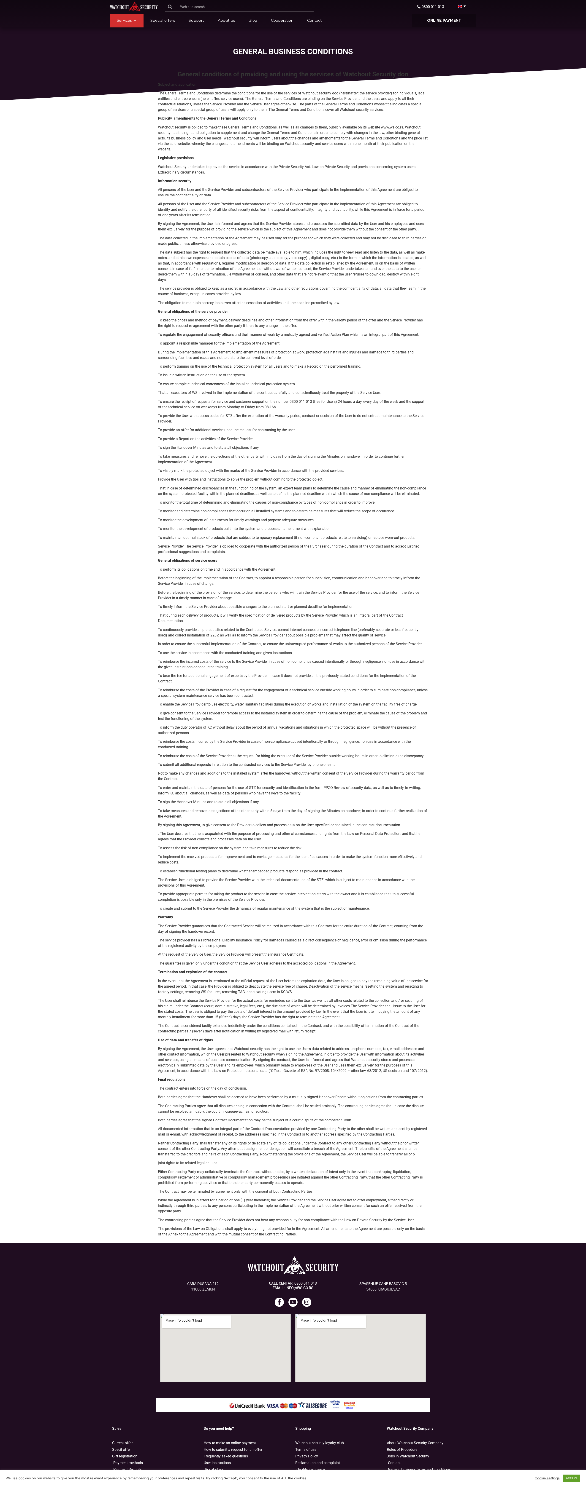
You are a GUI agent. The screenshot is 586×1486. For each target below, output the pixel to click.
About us (226, 20)
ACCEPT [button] (572, 1478)
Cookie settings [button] (547, 1478)
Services (124, 20)
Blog (253, 20)
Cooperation (282, 20)
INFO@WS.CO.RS (299, 1288)
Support (196, 20)
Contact (314, 20)
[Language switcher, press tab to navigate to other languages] (460, 6)
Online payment (444, 20)
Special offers (162, 20)
